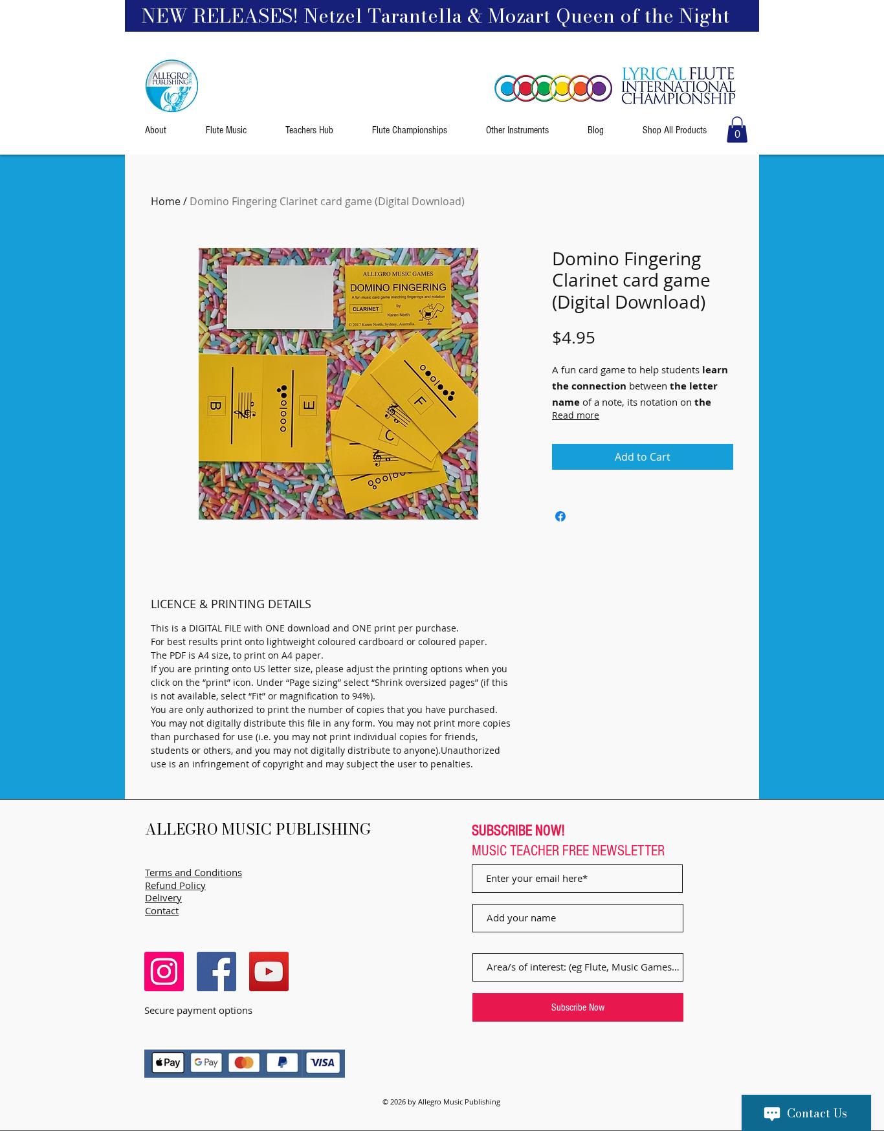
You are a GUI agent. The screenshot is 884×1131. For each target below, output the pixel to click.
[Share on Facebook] (560, 516)
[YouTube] (269, 971)
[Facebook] (216, 971)
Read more (575, 415)
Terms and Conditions (193, 872)
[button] (737, 129)
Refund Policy (175, 885)
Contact (162, 910)
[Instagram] (164, 971)
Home (166, 201)
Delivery (163, 897)
